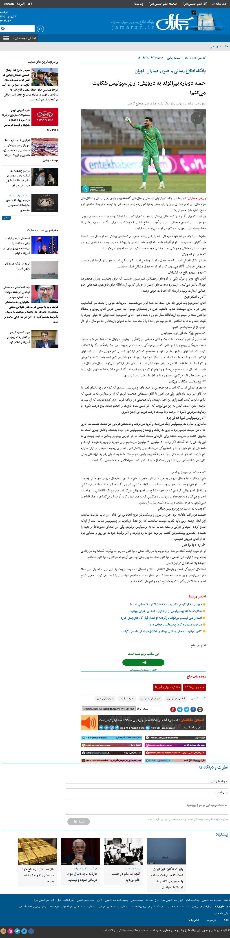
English (9, 4)
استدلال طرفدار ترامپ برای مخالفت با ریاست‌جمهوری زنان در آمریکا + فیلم (16, 246)
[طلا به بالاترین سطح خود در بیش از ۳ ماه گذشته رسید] (37, 851)
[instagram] (3, 931)
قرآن (59, 900)
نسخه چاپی (174, 58)
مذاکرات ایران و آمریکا (167, 687)
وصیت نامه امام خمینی (116, 900)
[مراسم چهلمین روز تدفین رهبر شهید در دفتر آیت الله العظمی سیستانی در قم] (44, 177)
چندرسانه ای (219, 4)
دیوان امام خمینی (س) (172, 900)
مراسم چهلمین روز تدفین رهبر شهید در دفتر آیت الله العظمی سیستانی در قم (18, 178)
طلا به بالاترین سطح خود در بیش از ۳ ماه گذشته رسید (38, 875)
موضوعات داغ (196, 677)
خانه (225, 46)
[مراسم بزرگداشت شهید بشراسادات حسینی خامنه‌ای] (44, 203)
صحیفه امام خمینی (211, 900)
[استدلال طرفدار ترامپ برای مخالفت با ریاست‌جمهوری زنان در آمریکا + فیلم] (44, 245)
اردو (29, 4)
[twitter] (24, 931)
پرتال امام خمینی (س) (201, 907)
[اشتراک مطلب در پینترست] (173, 709)
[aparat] (10, 931)
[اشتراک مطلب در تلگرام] (180, 709)
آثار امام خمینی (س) (195, 4)
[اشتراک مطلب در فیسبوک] (193, 709)
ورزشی (214, 46)
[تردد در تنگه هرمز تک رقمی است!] (44, 270)
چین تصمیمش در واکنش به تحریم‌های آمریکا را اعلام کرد (18, 337)
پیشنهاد (222, 834)
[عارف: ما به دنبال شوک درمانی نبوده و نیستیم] (80, 851)
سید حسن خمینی (85, 900)
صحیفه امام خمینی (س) (163, 4)
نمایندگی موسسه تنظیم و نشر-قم (114, 907)
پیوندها (138, 4)
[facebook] (31, 931)
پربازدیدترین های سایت (42, 62)
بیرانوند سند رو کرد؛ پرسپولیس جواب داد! (175, 625)
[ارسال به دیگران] (200, 709)
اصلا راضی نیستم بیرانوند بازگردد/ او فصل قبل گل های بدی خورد (161, 618)
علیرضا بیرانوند (127, 699)
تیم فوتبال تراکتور (105, 699)
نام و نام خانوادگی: (219, 781)
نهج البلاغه (68, 900)
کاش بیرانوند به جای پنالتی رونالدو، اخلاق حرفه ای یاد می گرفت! (161, 631)
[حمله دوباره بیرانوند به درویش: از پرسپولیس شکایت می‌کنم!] (143, 151)
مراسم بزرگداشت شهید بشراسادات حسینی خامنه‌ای (17, 205)
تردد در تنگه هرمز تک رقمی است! (17, 266)
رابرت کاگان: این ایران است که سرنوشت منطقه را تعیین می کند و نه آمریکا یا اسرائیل (167, 878)
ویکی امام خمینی (221, 913)
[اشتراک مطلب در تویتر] (186, 709)
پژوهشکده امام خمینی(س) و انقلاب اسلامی (39, 907)
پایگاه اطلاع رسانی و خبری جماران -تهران (170, 71)
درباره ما (211, 920)
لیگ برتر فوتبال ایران (176, 699)
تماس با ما (193, 920)
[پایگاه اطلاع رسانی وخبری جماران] (152, 22)
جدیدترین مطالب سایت (42, 230)
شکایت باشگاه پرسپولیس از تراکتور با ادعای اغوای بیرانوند (166, 611)
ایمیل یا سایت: (221, 792)
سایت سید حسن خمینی (178, 907)
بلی (141, 663)
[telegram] (17, 931)
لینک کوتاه (142, 708)
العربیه (20, 4)
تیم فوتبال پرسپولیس (150, 699)
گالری (99, 900)
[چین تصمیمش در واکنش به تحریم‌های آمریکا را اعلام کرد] (44, 339)
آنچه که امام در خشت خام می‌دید (125, 877)
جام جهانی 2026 (194, 687)
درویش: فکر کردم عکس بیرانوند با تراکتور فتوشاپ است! (166, 604)
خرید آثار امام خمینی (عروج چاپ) (148, 907)
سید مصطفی (137, 900)
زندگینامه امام (192, 900)
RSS (226, 920)
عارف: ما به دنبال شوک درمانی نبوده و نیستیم (82, 877)
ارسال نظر (79, 822)
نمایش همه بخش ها (24, 38)
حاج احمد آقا (152, 900)
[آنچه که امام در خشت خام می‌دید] (123, 851)
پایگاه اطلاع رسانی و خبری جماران (179, 930)
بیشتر (6, 218)
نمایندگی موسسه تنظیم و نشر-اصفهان (79, 907)
